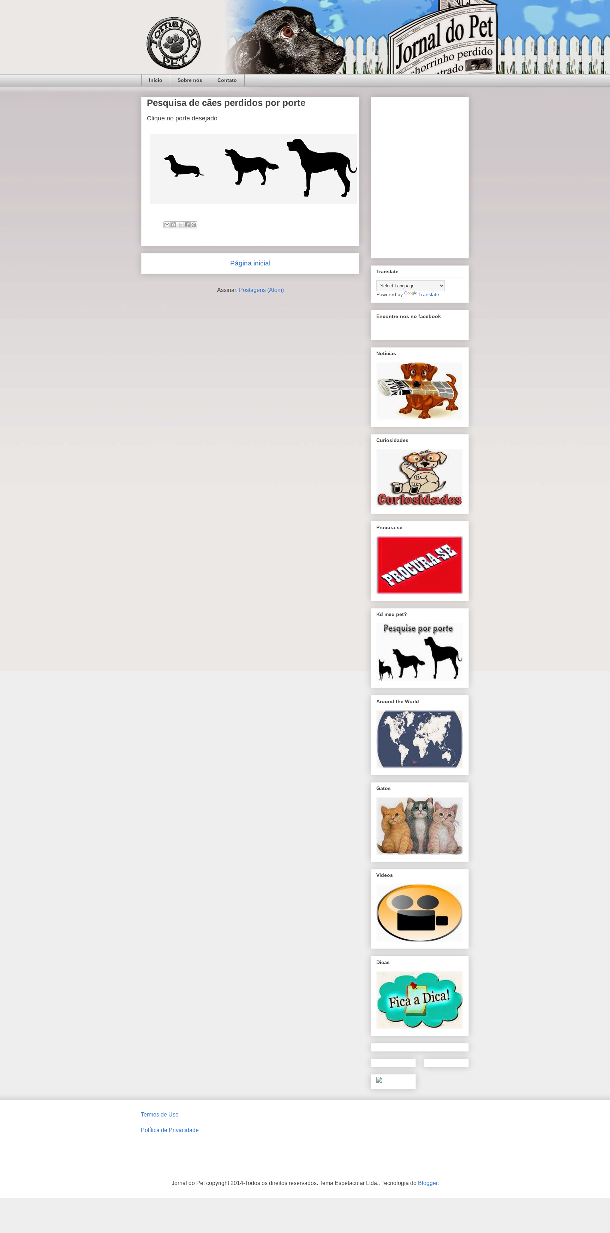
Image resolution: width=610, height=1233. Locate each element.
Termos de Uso (160, 1115)
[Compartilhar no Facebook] (187, 224)
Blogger (427, 1183)
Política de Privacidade (170, 1130)
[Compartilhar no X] (180, 224)
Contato (227, 80)
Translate (428, 294)
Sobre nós (190, 80)
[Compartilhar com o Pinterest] (193, 224)
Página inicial (250, 263)
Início (155, 80)
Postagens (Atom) (261, 290)
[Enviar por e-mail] (167, 224)
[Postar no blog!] (173, 224)
